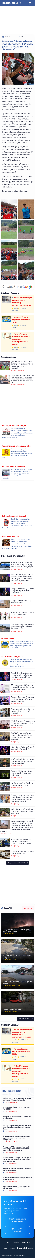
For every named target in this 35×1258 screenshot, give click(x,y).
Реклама (16, 1242)
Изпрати (29, 908)
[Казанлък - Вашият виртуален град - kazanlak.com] (11, 2)
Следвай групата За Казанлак (17, 1229)
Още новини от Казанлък (16, 863)
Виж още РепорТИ (25, 1018)
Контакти (26, 1242)
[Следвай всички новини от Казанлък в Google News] (17, 285)
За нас (7, 1242)
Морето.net (10, 1255)
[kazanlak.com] (25, 1248)
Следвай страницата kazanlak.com (17, 1220)
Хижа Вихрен (22, 1255)
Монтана (16, 1255)
